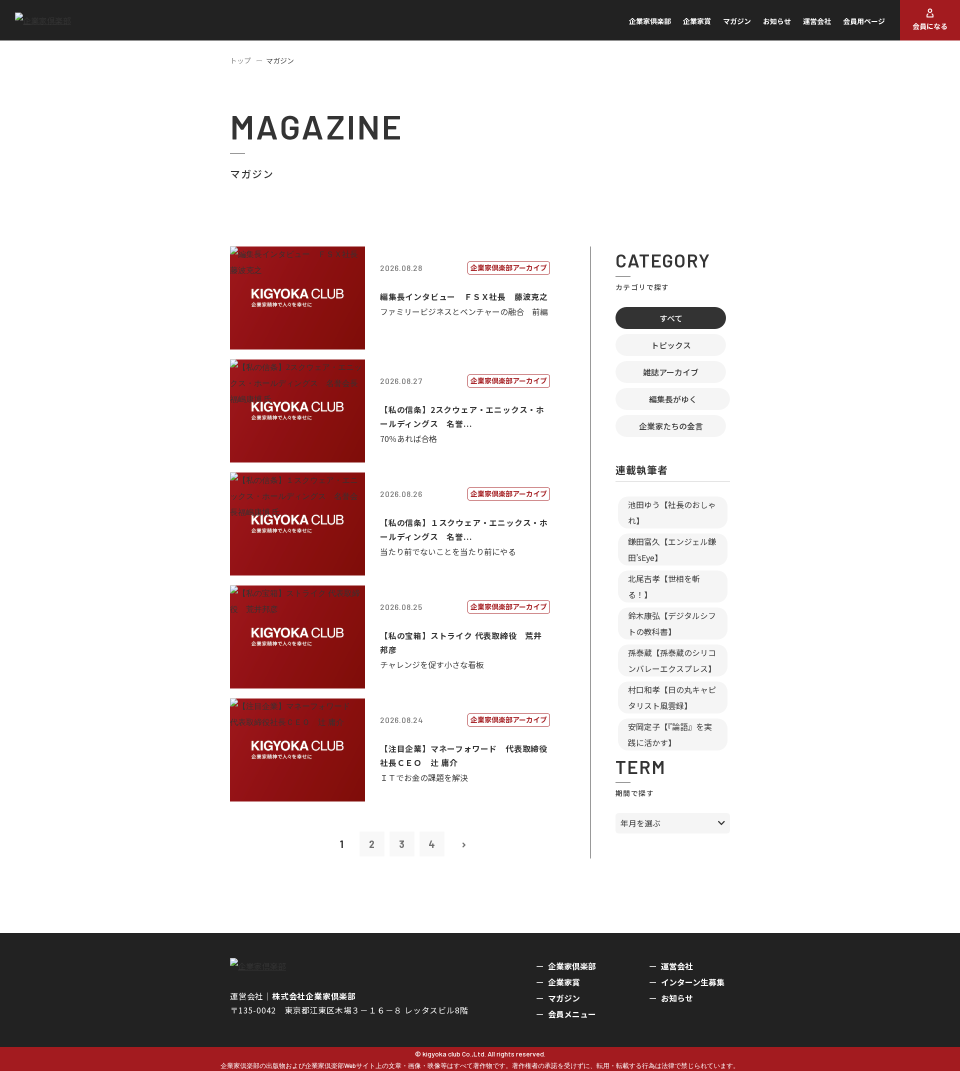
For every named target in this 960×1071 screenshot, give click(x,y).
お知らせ (777, 21)
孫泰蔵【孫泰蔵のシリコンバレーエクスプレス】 (672, 660)
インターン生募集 (692, 982)
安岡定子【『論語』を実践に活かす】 (670, 734)
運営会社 (817, 21)
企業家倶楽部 (650, 21)
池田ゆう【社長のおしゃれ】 (672, 512)
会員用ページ (864, 21)
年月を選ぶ (640, 823)
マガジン (737, 21)
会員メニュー (572, 1014)
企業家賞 (697, 21)
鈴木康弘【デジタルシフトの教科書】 (672, 624)
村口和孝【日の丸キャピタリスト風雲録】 (672, 698)
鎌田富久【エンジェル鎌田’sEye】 (672, 550)
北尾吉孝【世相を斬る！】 (664, 586)
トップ (240, 61)
